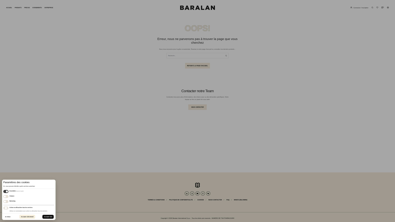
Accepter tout (48, 216)
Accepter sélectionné (27, 216)
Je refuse (7, 216)
